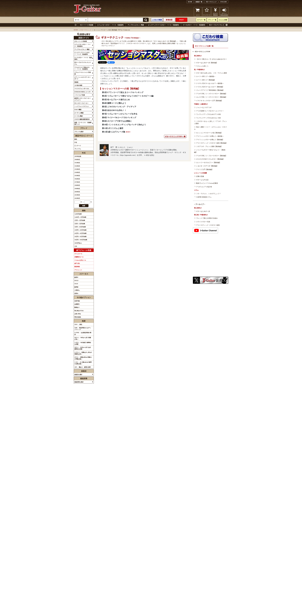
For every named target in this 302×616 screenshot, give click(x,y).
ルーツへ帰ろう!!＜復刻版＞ (206, 76)
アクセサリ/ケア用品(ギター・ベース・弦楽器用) (249, 25)
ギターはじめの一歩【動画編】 (207, 63)
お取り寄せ (77, 313)
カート (198, 15)
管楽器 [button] (76, 82)
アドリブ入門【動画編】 (204, 169)
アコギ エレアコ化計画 (204, 187)
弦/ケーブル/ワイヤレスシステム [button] (82, 63)
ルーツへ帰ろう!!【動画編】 (206, 80)
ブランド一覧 (212, 20)
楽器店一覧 (199, 1)
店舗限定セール (79, 257)
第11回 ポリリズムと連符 (112, 128)
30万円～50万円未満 (80, 236)
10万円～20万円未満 (80, 230)
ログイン (224, 14)
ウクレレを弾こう (202, 66)
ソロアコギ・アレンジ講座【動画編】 (209, 146)
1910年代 (77, 162)
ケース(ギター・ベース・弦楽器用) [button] (83, 58)
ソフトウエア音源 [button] (79, 95)
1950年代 (77, 175)
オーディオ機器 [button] (79, 113)
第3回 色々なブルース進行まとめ (116, 100)
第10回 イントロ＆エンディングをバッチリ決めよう (124, 125)
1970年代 (77, 182)
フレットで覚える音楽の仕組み (207, 218)
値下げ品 (77, 263)
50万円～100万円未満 (80, 239)
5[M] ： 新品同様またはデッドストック (82, 328)
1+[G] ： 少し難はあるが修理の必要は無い (83, 362)
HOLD (76, 280)
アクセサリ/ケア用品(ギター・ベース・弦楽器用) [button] (82, 68)
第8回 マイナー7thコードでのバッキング (119, 117)
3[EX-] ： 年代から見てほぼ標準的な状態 (82, 348)
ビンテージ (77, 145)
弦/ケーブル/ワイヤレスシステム (219, 25)
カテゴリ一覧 (201, 20)
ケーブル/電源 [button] (78, 116)
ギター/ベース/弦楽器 (86, 25)
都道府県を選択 (79, 382)
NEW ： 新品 (78, 324)
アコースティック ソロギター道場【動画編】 (211, 143)
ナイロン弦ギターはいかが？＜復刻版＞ (210, 83)
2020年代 (77, 198)
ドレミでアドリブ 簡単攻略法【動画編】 (210, 90)
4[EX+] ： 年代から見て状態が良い (82, 338)
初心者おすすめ (79, 310)
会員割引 (77, 304)
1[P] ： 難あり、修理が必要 (82, 367)
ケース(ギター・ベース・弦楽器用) (194, 25)
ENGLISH (223, 1)
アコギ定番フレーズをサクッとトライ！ (210, 111)
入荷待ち (77, 290)
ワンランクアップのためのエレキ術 (208, 118)
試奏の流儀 (200, 176)
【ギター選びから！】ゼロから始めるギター (211, 59)
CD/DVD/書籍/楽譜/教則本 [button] (82, 119)
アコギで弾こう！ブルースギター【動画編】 (211, 156)
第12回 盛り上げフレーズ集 (113, 132)
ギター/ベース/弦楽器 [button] (80, 41)
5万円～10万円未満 (80, 227)
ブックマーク (206, 15)
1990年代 (77, 188)
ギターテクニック (211, 1)
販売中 (76, 277)
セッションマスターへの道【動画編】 (209, 133)
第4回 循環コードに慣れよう (114, 103)
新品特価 (77, 266)
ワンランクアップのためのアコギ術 (208, 114)
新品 (75, 139)
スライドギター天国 (203, 222)
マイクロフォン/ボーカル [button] (81, 88)
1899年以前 (77, 156)
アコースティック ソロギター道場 (208, 225)
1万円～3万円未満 (79, 220)
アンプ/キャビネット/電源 (136, 25)
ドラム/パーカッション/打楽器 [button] (82, 73)
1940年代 (77, 172)
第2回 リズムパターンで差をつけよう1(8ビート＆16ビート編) (128, 96)
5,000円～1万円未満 (80, 217)
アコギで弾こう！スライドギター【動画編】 (211, 94)
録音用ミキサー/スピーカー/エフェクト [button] (82, 99)
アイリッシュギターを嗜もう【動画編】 (210, 139)
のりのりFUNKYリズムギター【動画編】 (210, 159)
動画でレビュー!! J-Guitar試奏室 (207, 183)
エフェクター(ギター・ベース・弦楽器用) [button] (82, 45)
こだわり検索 (157, 20)
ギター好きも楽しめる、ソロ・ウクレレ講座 (211, 73)
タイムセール (78, 253)
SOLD (76, 283)
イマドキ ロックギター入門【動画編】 (209, 100)
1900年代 (77, 159)
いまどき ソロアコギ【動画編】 (207, 166)
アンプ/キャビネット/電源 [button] (81, 49)
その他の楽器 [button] (78, 85)
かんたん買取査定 (215, 14)
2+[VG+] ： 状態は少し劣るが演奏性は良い (83, 353)
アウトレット (78, 270)
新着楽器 (169, 20)
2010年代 (77, 195)
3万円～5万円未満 (79, 223)
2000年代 (77, 191)
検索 (83, 206)
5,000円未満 (78, 214)
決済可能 (77, 301)
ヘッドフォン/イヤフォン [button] (81, 106)
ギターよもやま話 (202, 180)
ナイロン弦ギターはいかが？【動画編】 (210, 87)
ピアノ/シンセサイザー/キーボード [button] (82, 78)
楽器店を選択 (78, 374)
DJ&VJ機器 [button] (77, 109)
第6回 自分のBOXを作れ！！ (114, 110)
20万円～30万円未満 (80, 233)
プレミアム (77, 148)
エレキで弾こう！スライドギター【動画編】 (211, 97)
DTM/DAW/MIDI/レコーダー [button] (82, 92)
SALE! (181, 20)
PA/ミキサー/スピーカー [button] (81, 103)
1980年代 (77, 185)
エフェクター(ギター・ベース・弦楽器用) (110, 25)
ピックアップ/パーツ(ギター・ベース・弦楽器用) (163, 25)
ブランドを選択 (79, 131)
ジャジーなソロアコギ (204, 107)
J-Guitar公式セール (80, 260)
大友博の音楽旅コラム (204, 197)
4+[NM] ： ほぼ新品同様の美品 (82, 333)
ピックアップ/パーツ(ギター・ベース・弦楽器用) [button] (82, 53)
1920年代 (77, 166)
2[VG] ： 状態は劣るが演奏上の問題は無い (83, 358)
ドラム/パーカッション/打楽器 (278, 25)
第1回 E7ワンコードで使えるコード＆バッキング (122, 92)
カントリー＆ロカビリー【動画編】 (208, 162)
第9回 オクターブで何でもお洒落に (117, 121)
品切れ (76, 293)
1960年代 (77, 179)
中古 (75, 142)
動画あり (77, 307)
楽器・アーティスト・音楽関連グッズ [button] (82, 123)
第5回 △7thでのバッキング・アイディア (119, 107)
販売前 (76, 287)
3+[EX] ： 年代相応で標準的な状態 (82, 343)
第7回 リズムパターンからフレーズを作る (119, 114)
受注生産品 (77, 317)
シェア (112, 62)
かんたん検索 (223, 20)
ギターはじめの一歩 (203, 211)
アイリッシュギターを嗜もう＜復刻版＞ (210, 136)
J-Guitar (87, 11)
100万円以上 (78, 243)
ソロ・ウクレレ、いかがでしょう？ (208, 193)
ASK (75, 246)
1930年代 (77, 169)
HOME (190, 1)
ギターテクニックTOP (202, 51)
